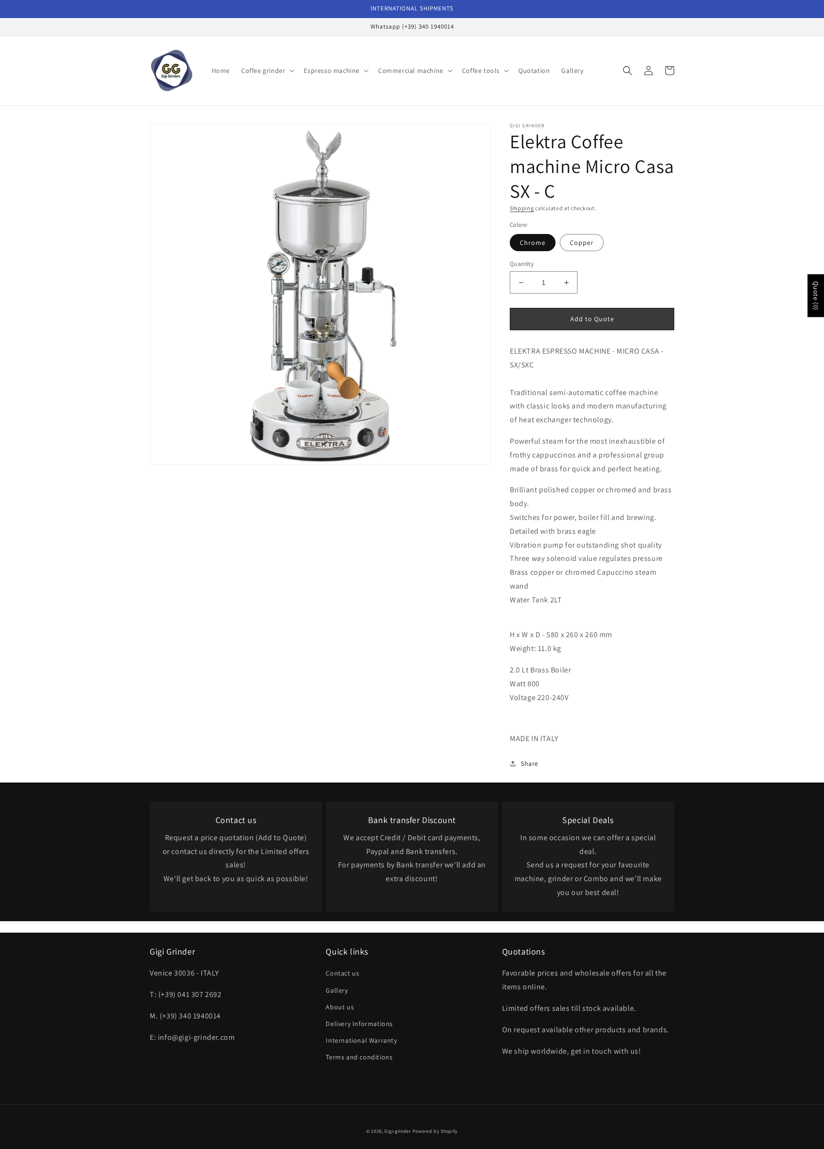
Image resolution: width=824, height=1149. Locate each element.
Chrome (533, 242)
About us (340, 1007)
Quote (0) (816, 295)
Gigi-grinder (397, 1131)
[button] (267, 71)
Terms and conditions (359, 1057)
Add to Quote (592, 319)
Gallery (337, 990)
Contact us (342, 973)
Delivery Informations (359, 1023)
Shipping (522, 208)
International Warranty (361, 1040)
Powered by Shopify (435, 1131)
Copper (582, 242)
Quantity (522, 264)
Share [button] (529, 763)
